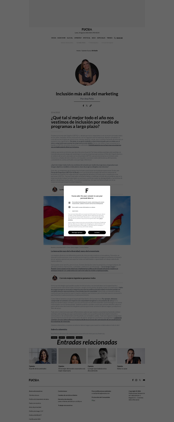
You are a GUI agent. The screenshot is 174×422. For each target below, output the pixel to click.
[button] (87, 211)
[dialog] (87, 211)
